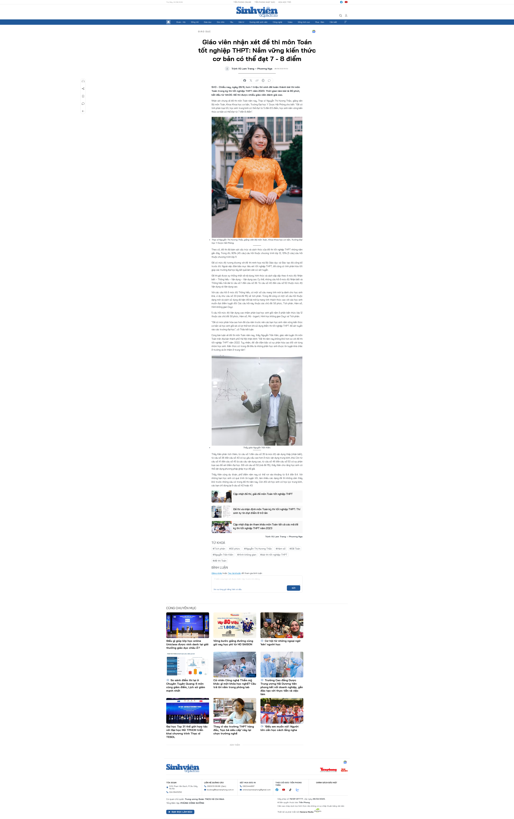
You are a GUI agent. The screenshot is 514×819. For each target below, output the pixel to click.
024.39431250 (175, 792)
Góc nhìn (220, 22)
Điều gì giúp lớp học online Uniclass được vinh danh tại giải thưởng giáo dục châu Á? (187, 644)
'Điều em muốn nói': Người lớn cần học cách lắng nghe (279, 728)
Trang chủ (168, 22)
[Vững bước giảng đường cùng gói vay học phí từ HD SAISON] (234, 625)
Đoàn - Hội (181, 22)
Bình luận (83, 103)
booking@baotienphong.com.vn (220, 789)
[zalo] (298, 789)
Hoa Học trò (284, 2)
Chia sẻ (83, 88)
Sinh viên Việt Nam (182, 768)
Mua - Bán (319, 22)
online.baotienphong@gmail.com (257, 789)
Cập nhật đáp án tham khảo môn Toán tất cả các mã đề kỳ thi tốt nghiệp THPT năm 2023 (265, 526)
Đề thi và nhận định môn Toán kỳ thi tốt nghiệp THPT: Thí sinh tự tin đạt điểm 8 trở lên (266, 511)
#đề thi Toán (219, 560)
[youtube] (346, 2)
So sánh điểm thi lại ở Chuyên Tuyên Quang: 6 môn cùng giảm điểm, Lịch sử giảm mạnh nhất (185, 685)
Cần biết (333, 22)
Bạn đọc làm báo (182, 811)
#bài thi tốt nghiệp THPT (273, 554)
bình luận (269, 80)
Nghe (83, 81)
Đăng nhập (216, 573)
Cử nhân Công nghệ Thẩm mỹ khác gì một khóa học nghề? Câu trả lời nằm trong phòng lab (234, 683)
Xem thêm (345, 22)
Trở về (83, 111)
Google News (314, 31)
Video (290, 22)
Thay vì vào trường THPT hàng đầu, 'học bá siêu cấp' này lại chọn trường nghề (233, 730)
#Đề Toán (295, 548)
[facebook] (341, 2)
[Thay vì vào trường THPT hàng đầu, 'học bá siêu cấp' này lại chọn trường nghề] (234, 711)
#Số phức (234, 548)
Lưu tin (83, 96)
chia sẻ (244, 80)
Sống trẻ (195, 22)
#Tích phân (219, 548)
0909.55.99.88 (213, 786)
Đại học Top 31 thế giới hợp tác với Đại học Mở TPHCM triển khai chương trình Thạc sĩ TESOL (187, 732)
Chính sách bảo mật (326, 782)
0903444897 (248, 786)
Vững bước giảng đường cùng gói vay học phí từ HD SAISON (233, 642)
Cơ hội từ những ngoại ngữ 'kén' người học (280, 642)
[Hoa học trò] (344, 770)
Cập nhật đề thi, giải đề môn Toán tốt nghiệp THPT (263, 494)
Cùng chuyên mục (181, 608)
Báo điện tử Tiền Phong (257, 12)
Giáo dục (207, 22)
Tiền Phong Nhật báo (264, 2)
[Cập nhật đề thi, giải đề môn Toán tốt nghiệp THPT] (221, 496)
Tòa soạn (171, 782)
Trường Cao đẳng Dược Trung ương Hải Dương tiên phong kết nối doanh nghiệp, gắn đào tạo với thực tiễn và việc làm (281, 687)
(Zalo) (223, 786)
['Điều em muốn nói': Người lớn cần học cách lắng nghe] (281, 711)
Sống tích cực (304, 22)
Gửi (293, 588)
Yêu (231, 22)
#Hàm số (281, 548)
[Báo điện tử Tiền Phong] (328, 770)
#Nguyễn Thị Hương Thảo (258, 548)
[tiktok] (292, 789)
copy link (257, 80)
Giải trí (241, 22)
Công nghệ (277, 22)
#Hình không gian (246, 554)
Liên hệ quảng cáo (214, 782)
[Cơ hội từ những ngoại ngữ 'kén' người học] (281, 625)
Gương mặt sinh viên (258, 22)
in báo (263, 80)
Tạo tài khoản (234, 573)
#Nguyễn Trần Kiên (223, 554)
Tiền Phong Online (242, 2)
